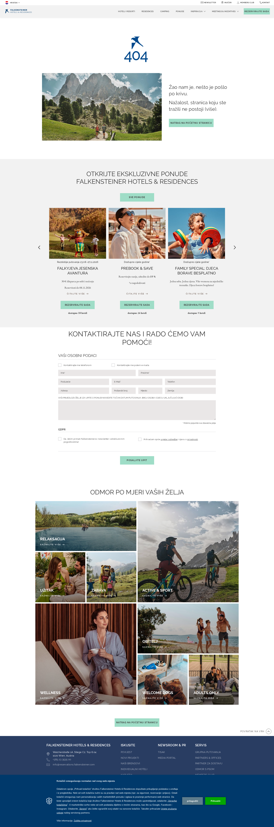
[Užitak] (60, 577)
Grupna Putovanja (208, 752)
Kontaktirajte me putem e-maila (133, 365)
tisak (161, 752)
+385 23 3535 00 (62, 759)
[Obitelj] (188, 629)
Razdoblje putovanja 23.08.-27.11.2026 (77, 262)
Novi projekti (130, 757)
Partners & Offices (208, 757)
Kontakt (266, 3)
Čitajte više (76, 294)
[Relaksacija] (85, 526)
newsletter (210, 3)
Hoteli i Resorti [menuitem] (126, 11)
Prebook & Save (137, 268)
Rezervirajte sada (78, 305)
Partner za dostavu (208, 763)
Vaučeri (228, 3)
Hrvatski (14, 3)
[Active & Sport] (188, 551)
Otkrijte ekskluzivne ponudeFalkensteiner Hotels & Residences (137, 184)
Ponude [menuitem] (180, 11)
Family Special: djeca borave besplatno (196, 270)
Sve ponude (137, 197)
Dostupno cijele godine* (137, 262)
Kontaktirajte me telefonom (77, 365)
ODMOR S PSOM (204, 769)
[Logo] (18, 11)
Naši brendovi (130, 763)
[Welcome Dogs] (163, 680)
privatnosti (192, 439)
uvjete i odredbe (169, 439)
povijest (126, 752)
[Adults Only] (214, 680)
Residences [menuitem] (148, 11)
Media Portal (167, 757)
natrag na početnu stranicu (191, 123)
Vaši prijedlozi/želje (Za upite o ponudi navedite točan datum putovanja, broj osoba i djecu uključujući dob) (120, 398)
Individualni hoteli (134, 769)
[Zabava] (112, 577)
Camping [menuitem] (164, 11)
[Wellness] (85, 654)
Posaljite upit (137, 460)
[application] (137, 801)
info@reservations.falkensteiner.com (74, 764)
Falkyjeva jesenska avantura (77, 270)
